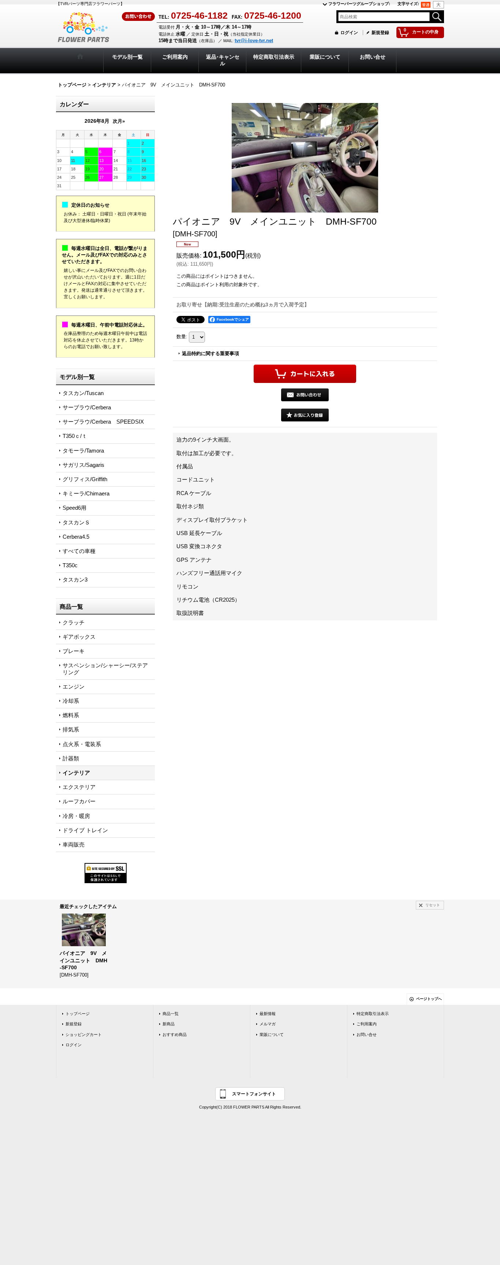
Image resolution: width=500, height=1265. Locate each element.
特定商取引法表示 (373, 1013)
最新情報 (268, 1013)
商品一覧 (171, 1013)
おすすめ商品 (175, 1034)
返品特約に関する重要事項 (210, 353)
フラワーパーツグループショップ (359, 3)
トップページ (78, 1013)
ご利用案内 (367, 1024)
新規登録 (380, 32)
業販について (272, 1034)
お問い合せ (367, 1034)
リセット (432, 905)
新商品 (169, 1024)
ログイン (349, 32)
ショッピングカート (84, 1034)
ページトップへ (429, 999)
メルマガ (268, 1024)
